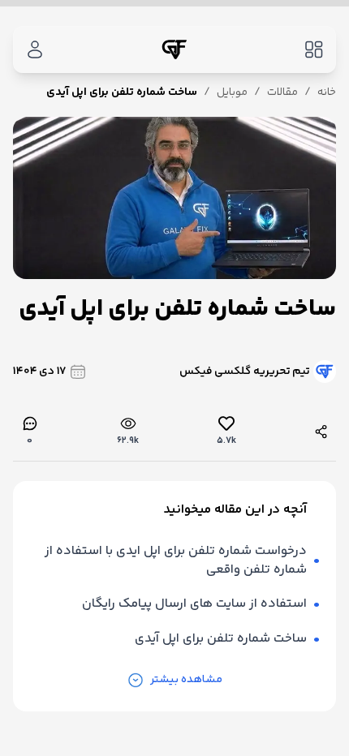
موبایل (232, 92)
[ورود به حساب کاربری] (35, 50)
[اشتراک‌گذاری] (321, 431)
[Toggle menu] (314, 50)
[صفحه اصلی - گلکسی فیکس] (174, 49)
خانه (326, 92)
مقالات (282, 92)
